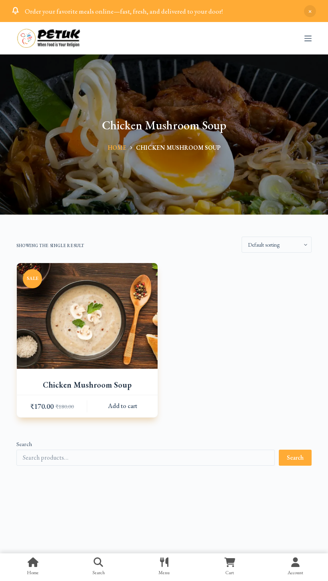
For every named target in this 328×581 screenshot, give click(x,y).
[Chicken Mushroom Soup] (87, 316)
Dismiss (310, 11)
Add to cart (122, 406)
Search (24, 444)
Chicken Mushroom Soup (87, 385)
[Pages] (308, 38)
